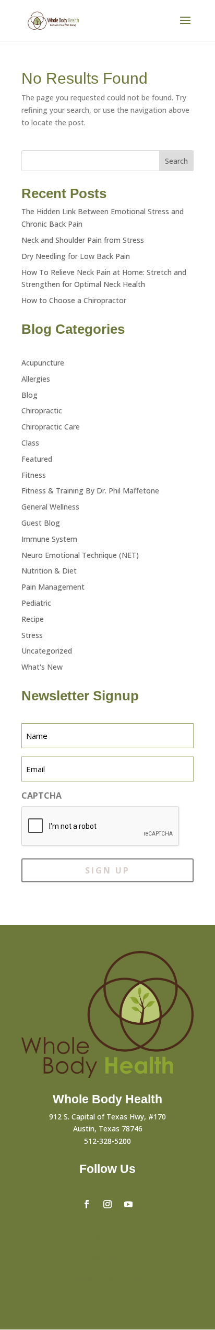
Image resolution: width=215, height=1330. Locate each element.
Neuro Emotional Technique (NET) (80, 555)
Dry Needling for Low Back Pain (75, 256)
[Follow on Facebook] (86, 1204)
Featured (36, 459)
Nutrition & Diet (49, 571)
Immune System (49, 539)
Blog (29, 395)
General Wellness (50, 507)
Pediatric (36, 603)
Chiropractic (41, 410)
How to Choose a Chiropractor (73, 300)
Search (176, 161)
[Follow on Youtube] (128, 1204)
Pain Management (53, 587)
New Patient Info (108, 1278)
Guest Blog (40, 523)
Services (107, 1258)
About (107, 1238)
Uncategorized (46, 651)
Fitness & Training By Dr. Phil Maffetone (90, 491)
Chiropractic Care (50, 427)
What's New (42, 667)
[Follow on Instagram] (107, 1204)
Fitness (33, 475)
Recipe (32, 619)
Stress (32, 635)
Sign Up (107, 870)
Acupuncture (42, 363)
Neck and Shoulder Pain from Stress (82, 240)
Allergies (35, 379)
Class (30, 443)
